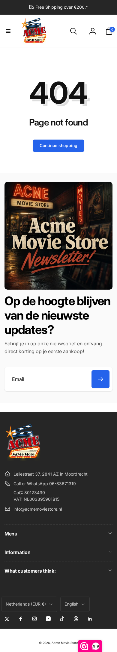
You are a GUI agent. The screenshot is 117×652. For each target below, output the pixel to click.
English (71, 603)
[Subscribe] (101, 379)
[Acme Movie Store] (23, 459)
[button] (8, 31)
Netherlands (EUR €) (26, 603)
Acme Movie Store (65, 643)
